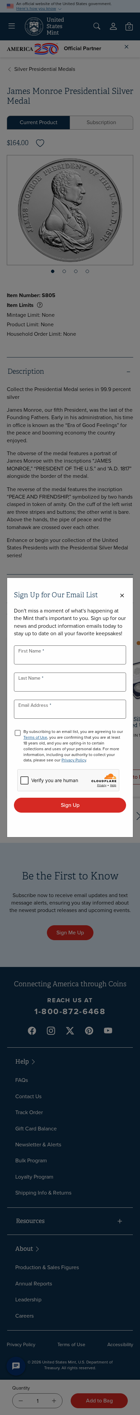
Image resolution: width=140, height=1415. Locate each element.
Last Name (30, 678)
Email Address (34, 705)
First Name (30, 651)
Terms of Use (35, 737)
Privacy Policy (74, 760)
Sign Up (70, 805)
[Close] (122, 596)
